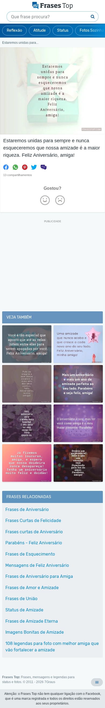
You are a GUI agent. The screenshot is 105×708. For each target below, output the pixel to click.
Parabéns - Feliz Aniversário (33, 542)
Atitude (39, 30)
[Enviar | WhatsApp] (15, 167)
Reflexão (14, 30)
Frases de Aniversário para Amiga (39, 576)
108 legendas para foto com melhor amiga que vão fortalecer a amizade (52, 646)
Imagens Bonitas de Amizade (34, 632)
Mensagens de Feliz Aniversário (37, 565)
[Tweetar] (34, 167)
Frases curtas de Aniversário (34, 531)
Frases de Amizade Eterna (31, 621)
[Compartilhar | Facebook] (6, 167)
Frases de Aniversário (27, 509)
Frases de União (21, 598)
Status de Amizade (24, 609)
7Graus (49, 682)
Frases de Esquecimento (30, 554)
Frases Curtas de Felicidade (33, 520)
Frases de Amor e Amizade (32, 587)
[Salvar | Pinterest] (25, 167)
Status (62, 30)
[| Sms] (43, 167)
